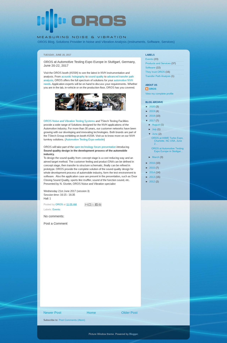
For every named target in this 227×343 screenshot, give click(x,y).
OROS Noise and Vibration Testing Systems (69, 121)
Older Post (129, 312)
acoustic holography (73, 76)
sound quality (96, 76)
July (154, 129)
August (156, 124)
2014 (152, 172)
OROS (152, 89)
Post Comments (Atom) (72, 320)
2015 (152, 167)
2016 (152, 163)
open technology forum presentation (95, 147)
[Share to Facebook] (96, 204)
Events (56, 209)
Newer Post (52, 312)
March (156, 157)
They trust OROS (155, 72)
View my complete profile (159, 93)
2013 (152, 177)
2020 (152, 106)
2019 (152, 111)
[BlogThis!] (90, 204)
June (155, 134)
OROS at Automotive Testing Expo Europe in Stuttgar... (167, 150)
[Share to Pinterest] (100, 204)
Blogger (133, 334)
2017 (152, 120)
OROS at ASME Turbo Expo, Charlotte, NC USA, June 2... (167, 141)
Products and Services (158, 63)
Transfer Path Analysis (157, 76)
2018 (152, 116)
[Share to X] (93, 204)
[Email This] (86, 204)
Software (150, 67)
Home (91, 312)
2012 (152, 181)
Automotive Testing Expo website (85, 139)
